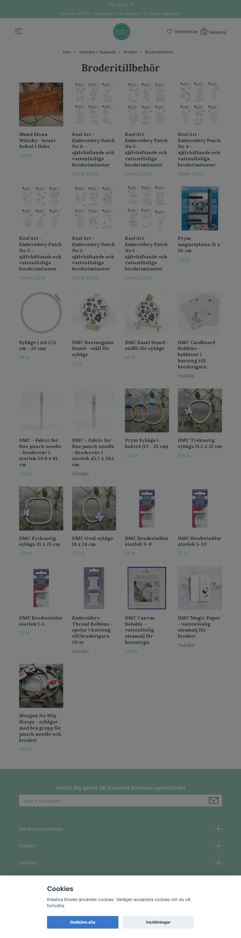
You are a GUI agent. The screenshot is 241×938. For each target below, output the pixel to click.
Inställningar (158, 922)
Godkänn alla (82, 922)
